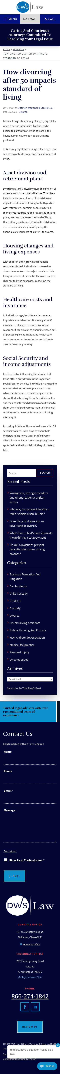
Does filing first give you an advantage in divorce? (27, 523)
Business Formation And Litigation (25, 576)
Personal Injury (19, 652)
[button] (10, 18)
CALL (51, 19)
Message (9, 810)
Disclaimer (10, 851)
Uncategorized (19, 659)
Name (8, 752)
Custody (15, 608)
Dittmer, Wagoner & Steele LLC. (35, 108)
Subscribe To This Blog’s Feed (24, 688)
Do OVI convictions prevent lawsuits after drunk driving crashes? (27, 549)
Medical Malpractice (22, 645)
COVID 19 (15, 601)
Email (32, 19)
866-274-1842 (30, 996)
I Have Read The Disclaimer (26, 860)
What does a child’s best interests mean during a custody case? (31, 535)
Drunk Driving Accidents (25, 623)
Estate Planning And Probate (28, 630)
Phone (8, 771)
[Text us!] (47, 1067)
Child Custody (19, 593)
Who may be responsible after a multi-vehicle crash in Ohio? (29, 511)
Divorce (23, 112)
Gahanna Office (31, 944)
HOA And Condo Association (27, 637)
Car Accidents (18, 586)
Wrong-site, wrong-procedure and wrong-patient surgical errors (29, 497)
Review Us (30, 1026)
